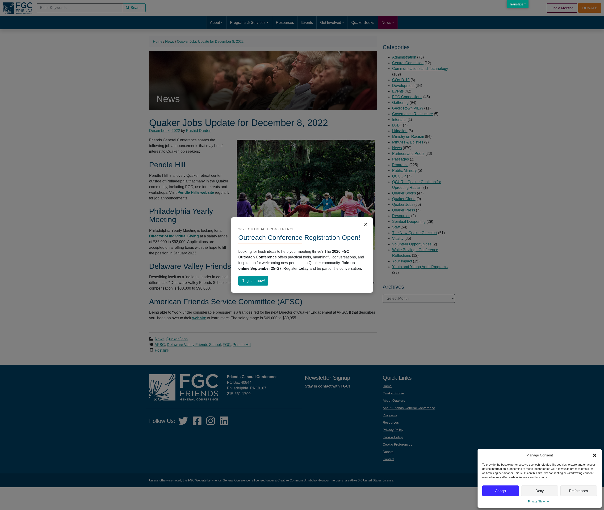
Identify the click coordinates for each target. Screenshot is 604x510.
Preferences (578, 491)
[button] (594, 455)
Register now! (255, 282)
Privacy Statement (539, 501)
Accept (500, 491)
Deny (540, 491)
